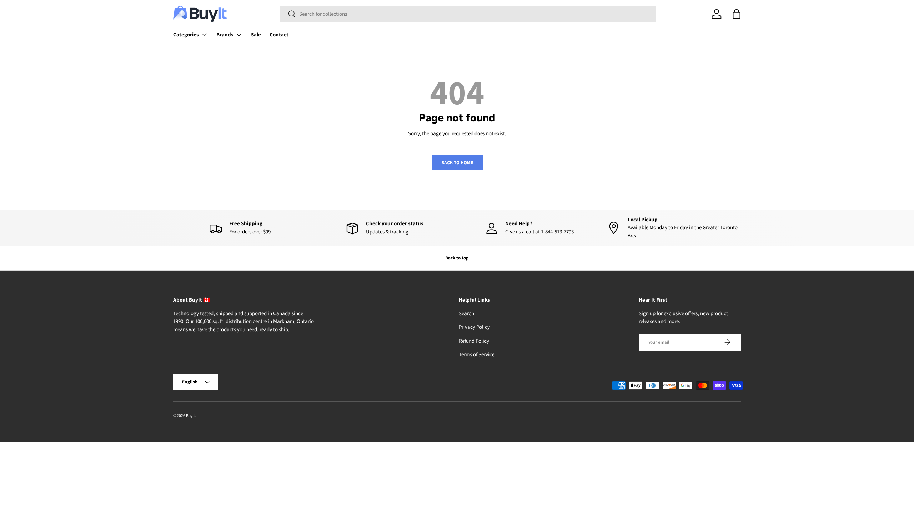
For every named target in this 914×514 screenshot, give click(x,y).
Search (466, 313)
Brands (224, 35)
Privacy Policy (474, 327)
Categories (186, 35)
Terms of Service (476, 354)
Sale (256, 35)
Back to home (457, 162)
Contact (279, 35)
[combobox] (468, 14)
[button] (736, 14)
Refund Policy (474, 341)
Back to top (457, 258)
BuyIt (190, 416)
